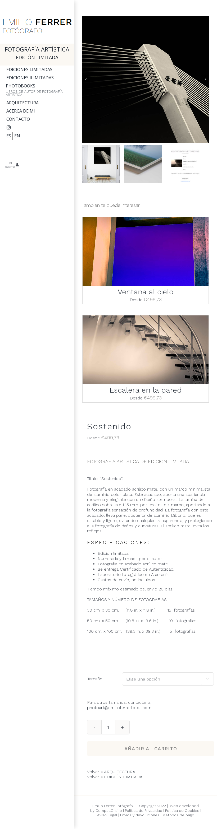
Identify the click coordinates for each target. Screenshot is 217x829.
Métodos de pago (178, 815)
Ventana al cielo (146, 291)
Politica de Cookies (182, 810)
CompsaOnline (109, 810)
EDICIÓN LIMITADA (123, 776)
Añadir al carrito (150, 748)
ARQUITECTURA (119, 771)
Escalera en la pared (146, 390)
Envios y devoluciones (139, 815)
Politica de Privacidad (143, 810)
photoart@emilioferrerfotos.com (119, 707)
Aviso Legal (107, 815)
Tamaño (94, 678)
